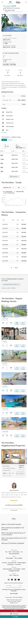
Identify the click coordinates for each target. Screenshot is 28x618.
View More (7, 75)
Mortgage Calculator (14, 570)
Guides (23, 569)
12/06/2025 (5, 224)
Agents (14, 556)
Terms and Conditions (18, 597)
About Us (14, 560)
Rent (10, 551)
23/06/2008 (5, 244)
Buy (6, 551)
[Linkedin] (15, 580)
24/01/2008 (5, 252)
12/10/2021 (5, 228)
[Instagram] (8, 580)
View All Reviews (14, 510)
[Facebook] (12, 580)
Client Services (14, 550)
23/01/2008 (5, 256)
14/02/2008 (5, 248)
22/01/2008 (5, 260)
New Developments (14, 553)
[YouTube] (19, 580)
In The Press (18, 564)
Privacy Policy (9, 597)
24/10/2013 (5, 232)
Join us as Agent (18, 558)
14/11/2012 (5, 236)
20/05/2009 (5, 240)
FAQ (10, 575)
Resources (14, 567)
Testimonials (10, 564)
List (22, 551)
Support (14, 573)
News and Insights (7, 569)
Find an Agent (9, 558)
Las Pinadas (6, 466)
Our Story (4, 562)
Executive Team (12, 562)
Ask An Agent (16, 569)
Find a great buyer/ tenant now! (11, 284)
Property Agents (21, 562)
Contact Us (16, 575)
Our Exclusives (16, 551)
